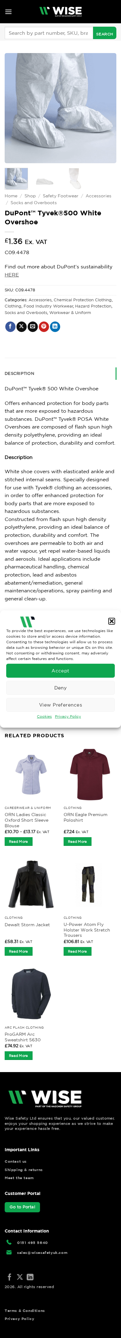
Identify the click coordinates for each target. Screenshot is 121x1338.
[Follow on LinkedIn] (30, 1278)
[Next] (106, 108)
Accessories (98, 195)
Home (11, 195)
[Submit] (104, 33)
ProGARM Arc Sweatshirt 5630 (23, 1037)
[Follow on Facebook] (9, 1278)
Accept (60, 670)
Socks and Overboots (34, 202)
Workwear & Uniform (70, 312)
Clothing (13, 306)
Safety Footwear (60, 195)
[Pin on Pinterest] (44, 326)
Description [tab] (19, 373)
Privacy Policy (68, 716)
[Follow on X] (19, 1278)
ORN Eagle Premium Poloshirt (85, 817)
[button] (112, 621)
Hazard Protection (93, 306)
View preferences (60, 704)
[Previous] (14, 108)
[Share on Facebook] (10, 326)
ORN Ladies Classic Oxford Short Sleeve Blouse (26, 820)
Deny (60, 687)
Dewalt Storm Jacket (27, 924)
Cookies (44, 716)
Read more (18, 841)
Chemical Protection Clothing (83, 300)
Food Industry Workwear (48, 306)
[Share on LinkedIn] (55, 326)
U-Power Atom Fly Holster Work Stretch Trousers (87, 930)
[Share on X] (21, 326)
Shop (30, 195)
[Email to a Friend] (33, 326)
